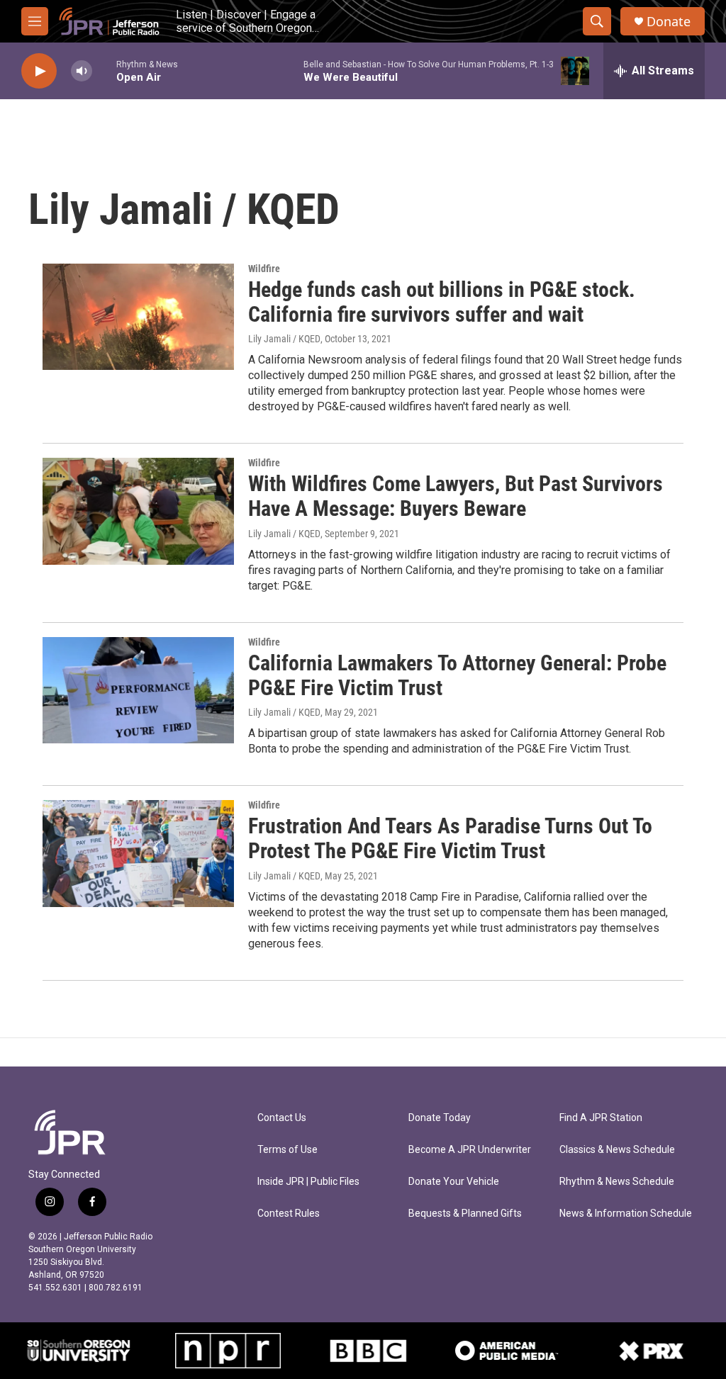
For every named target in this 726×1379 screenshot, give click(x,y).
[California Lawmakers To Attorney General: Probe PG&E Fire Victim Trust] (138, 690)
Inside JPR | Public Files (308, 1181)
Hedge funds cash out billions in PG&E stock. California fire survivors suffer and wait (441, 302)
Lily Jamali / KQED (284, 338)
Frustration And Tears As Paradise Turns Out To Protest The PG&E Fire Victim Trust (450, 838)
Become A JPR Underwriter (469, 1149)
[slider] (104, 70)
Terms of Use (287, 1149)
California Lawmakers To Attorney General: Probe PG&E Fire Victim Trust (457, 675)
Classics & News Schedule (617, 1149)
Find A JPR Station (600, 1118)
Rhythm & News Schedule (616, 1181)
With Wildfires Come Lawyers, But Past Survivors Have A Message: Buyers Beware (455, 496)
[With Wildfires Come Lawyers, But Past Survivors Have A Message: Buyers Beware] (138, 511)
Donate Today (439, 1118)
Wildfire (264, 268)
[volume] (81, 71)
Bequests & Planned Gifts (465, 1213)
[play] (39, 71)
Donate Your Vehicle (453, 1181)
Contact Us (281, 1118)
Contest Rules (288, 1213)
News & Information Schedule (625, 1213)
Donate (669, 21)
